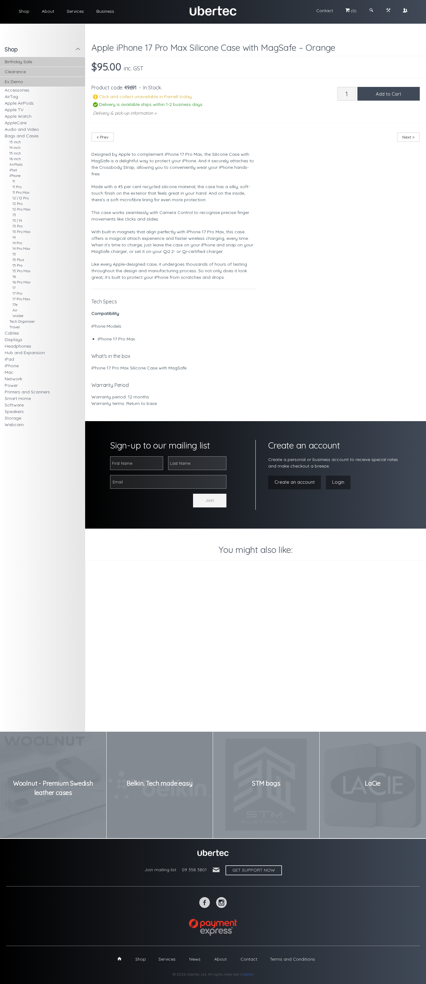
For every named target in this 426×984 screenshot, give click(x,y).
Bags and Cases (22, 136)
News (195, 959)
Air (14, 310)
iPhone (15, 175)
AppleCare (16, 123)
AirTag (11, 96)
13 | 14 (17, 220)
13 (14, 214)
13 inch (15, 142)
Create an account (294, 482)
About (48, 11)
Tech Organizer (22, 321)
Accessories (17, 90)
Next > (408, 137)
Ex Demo (14, 81)
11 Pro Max (21, 192)
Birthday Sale (18, 61)
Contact (324, 10)
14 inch (15, 147)
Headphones (18, 346)
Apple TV (14, 109)
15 (14, 254)
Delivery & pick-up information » (124, 113)
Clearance (15, 71)
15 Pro (17, 265)
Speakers (14, 411)
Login (338, 482)
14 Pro (17, 242)
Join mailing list (160, 869)
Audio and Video (22, 129)
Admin (248, 974)
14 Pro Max (21, 248)
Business (105, 11)
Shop (24, 11)
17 (14, 287)
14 (14, 237)
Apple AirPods (19, 103)
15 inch (15, 153)
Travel (14, 327)
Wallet (17, 315)
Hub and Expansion (25, 352)
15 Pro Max (21, 271)
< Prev (103, 137)
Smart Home (18, 398)
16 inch (15, 158)
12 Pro (17, 203)
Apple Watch (18, 116)
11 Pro (17, 186)
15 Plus (18, 259)
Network (13, 379)
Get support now (253, 870)
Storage (13, 418)
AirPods (15, 164)
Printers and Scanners (27, 392)
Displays (13, 339)
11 (13, 181)
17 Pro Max (21, 299)
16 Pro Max (21, 282)
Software (14, 405)
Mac (9, 372)
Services (75, 11)
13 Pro (17, 226)
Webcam (14, 424)
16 (14, 276)
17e (14, 304)
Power (11, 385)
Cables (12, 333)
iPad (13, 170)
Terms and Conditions (292, 959)
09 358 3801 (194, 869)
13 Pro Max (21, 231)
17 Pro (17, 293)
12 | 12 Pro (20, 198)
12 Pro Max (21, 209)
